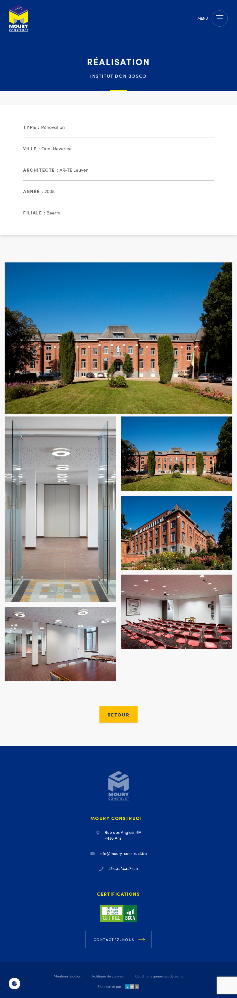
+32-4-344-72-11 (123, 868)
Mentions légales (67, 976)
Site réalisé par (109, 986)
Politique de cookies (108, 976)
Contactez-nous (114, 939)
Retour (118, 714)
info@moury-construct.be (123, 853)
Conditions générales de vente (159, 976)
